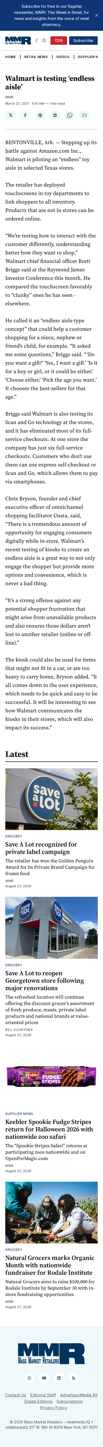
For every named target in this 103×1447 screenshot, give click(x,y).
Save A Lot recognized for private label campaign (41, 848)
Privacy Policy (53, 1407)
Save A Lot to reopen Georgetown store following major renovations (44, 980)
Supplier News (19, 1114)
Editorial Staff (43, 1395)
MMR (9, 97)
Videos (62, 57)
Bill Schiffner (19, 1030)
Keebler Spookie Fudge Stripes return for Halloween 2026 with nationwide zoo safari (49, 1129)
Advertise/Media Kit (79, 1395)
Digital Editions (39, 1401)
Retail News (36, 57)
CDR (59, 40)
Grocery (13, 836)
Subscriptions (70, 1401)
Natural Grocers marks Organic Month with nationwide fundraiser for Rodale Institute (50, 1265)
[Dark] (37, 40)
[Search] (44, 40)
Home (10, 57)
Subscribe (83, 40)
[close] (96, 15)
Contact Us (15, 1395)
